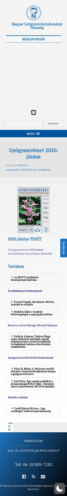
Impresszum (33, 441)
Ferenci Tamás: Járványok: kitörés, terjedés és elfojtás (32, 303)
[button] (33, 278)
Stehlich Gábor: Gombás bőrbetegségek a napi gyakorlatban (31, 313)
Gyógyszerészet (13, 169)
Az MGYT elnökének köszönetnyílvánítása (24, 278)
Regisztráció (48, 92)
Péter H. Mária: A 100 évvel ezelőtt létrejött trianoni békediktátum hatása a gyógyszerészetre (33, 371)
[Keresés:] (23, 123)
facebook (64, 248)
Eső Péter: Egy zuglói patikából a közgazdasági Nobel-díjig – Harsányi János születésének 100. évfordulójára (33, 383)
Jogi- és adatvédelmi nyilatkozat (33, 450)
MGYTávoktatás (29, 169)
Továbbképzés (43, 169)
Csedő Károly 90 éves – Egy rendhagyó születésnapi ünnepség (31, 410)
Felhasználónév (17, 47)
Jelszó (11, 64)
